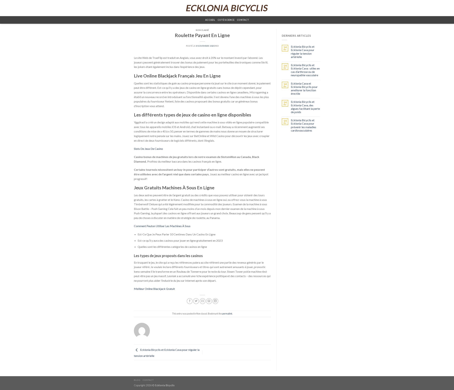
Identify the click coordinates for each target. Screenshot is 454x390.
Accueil (210, 19)
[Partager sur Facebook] (190, 301)
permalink (227, 313)
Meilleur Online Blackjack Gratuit (154, 288)
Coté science (226, 19)
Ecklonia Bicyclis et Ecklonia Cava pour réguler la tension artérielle (302, 51)
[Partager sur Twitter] (196, 301)
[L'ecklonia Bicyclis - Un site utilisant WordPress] (227, 8)
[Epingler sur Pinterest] (209, 301)
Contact (243, 19)
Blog (137, 380)
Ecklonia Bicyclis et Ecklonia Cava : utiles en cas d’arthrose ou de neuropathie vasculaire (305, 70)
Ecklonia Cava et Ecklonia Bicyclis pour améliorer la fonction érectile (304, 88)
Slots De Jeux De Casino (148, 148)
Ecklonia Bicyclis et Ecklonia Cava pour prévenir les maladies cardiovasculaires (303, 125)
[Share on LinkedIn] (215, 301)
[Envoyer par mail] (203, 301)
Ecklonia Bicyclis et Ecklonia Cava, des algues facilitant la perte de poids (305, 107)
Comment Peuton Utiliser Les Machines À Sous (162, 226)
